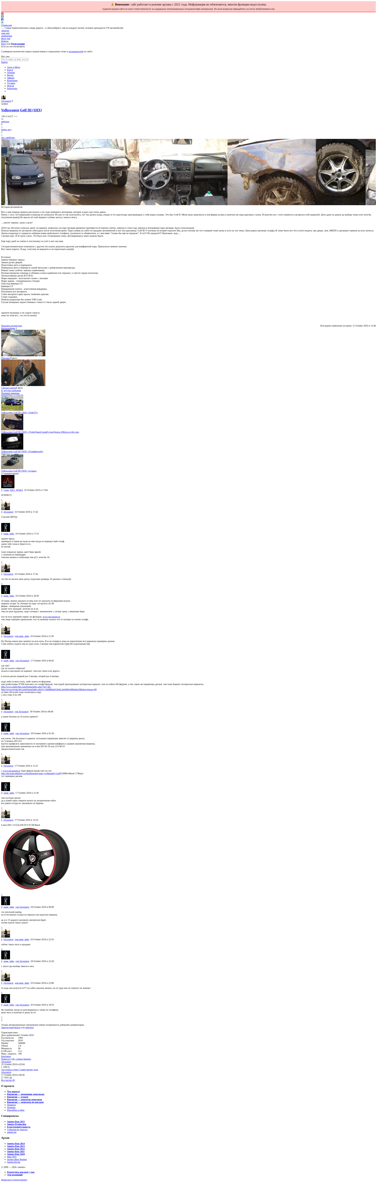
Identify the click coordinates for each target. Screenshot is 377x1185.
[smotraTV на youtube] (2, 14)
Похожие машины (10, 393)
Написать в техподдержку (14, 1180)
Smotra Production (16, 1124)
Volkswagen (10, 110)
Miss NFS (11, 1157)
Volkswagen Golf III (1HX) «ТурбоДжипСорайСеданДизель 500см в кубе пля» (40, 432)
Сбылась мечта (8, 388)
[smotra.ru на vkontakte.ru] (2, 16)
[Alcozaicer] (3, 98)
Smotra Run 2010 (16, 1154)
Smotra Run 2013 (16, 1146)
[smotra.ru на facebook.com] (2, 19)
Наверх (5, 41)
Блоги (10, 70)
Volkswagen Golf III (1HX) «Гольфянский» (22, 451)
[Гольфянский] (12, 449)
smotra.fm (11, 1132)
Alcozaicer (6, 101)
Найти (4, 62)
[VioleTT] (12, 410)
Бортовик (6, 1056)
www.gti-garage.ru (51, 616)
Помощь (11, 1107)
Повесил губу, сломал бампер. (16, 1059)
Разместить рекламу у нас (21, 1172)
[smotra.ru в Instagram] (6, 25)
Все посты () (8, 1080)
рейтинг (5, 121)
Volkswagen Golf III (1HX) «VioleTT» (19, 412)
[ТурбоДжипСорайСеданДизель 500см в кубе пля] (12, 429)
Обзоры (11, 72)
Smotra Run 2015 (16, 1121)
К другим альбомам (11, 390)
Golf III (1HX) (31, 110)
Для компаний (15, 1175)
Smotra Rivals (13, 1162)
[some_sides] (5, 531)
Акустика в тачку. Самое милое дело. (19, 1069)
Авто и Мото (13, 67)
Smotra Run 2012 (16, 1149)
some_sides (9, 533)
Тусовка (11, 83)
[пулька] (12, 468)
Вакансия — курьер (17, 1097)
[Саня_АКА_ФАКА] (7, 487)
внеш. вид (6, 129)
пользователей (76, 51)
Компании (12, 80)
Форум (10, 86)
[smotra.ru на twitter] (2, 22)
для (22, 636)
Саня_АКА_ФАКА (13, 490)
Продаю (5, 358)
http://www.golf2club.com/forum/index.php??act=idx (26, 687)
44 (10, 1077)
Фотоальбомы (8, 328)
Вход (3, 44)
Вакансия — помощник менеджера (25, 1094)
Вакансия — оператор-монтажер (24, 1099)
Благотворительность (18, 1127)
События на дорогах (17, 1129)
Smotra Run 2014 (16, 1143)
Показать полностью (11, 325)
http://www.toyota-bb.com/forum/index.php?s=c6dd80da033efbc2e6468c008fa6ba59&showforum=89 (49, 689)
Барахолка (12, 88)
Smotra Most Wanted (17, 1159)
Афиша (10, 78)
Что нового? (13, 1091)
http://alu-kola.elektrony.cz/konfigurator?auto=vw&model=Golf (30, 773)
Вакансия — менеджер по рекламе (25, 1102)
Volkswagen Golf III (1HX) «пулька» (19, 471)
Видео (10, 75)
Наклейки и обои (15, 1110)
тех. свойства (8, 137)
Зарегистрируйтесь (10, 1027)
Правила (11, 1105)
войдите (29, 1027)
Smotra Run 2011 (16, 1151)
